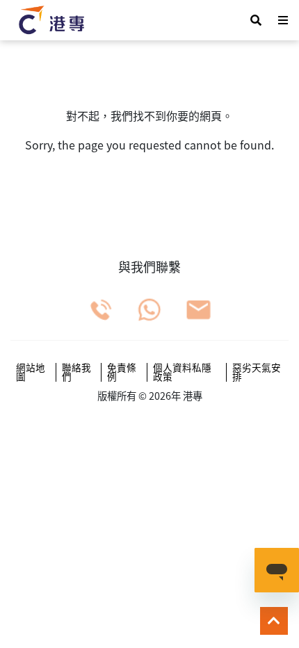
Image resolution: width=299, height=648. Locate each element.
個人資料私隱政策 (182, 372)
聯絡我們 (76, 372)
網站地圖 (30, 372)
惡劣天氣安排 (256, 372)
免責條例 (121, 372)
